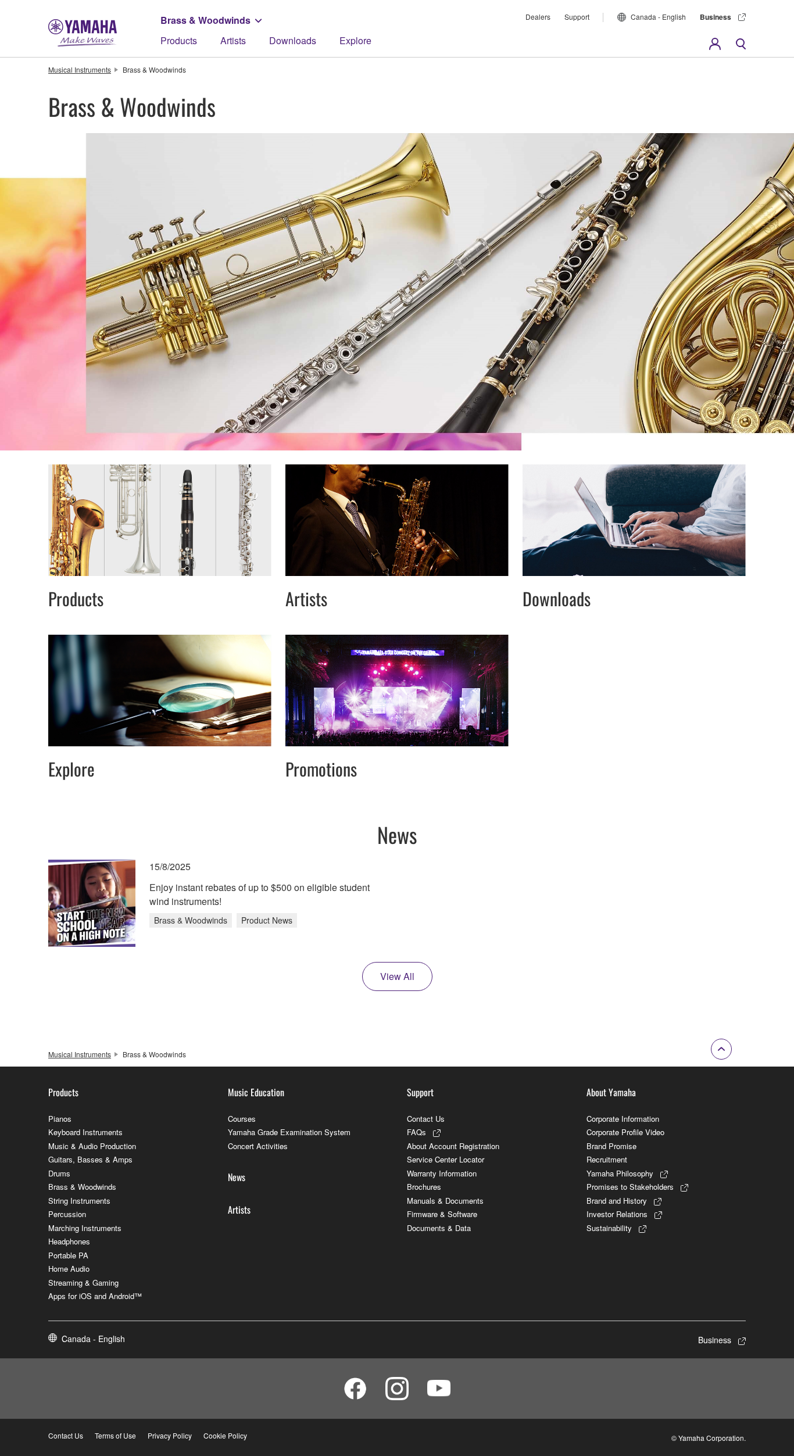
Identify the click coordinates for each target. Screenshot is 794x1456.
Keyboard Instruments (85, 1131)
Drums (59, 1173)
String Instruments (79, 1200)
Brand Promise (611, 1145)
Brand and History (616, 1200)
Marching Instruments (84, 1227)
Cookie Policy (225, 1435)
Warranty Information (442, 1173)
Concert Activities (258, 1145)
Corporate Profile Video (625, 1131)
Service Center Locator (445, 1159)
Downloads (292, 40)
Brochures (424, 1186)
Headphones (69, 1241)
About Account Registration (453, 1145)
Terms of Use (115, 1435)
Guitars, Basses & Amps (90, 1159)
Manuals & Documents (445, 1200)
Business (715, 17)
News (236, 1177)
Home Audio (69, 1268)
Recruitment (606, 1159)
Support (576, 17)
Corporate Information (622, 1118)
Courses (242, 1118)
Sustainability (609, 1227)
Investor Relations (617, 1213)
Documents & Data (439, 1227)
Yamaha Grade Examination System (289, 1131)
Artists (233, 40)
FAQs (416, 1131)
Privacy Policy (170, 1435)
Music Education (256, 1092)
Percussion (67, 1213)
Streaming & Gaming (83, 1282)
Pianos (59, 1118)
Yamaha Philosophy (619, 1173)
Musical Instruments (79, 69)
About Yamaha (611, 1092)
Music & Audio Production (92, 1145)
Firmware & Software (442, 1213)
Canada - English (658, 17)
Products (178, 40)
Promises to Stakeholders (630, 1186)
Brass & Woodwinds (205, 20)
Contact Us (426, 1118)
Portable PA (68, 1255)
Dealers (537, 17)
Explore (355, 40)
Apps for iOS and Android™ (95, 1295)
